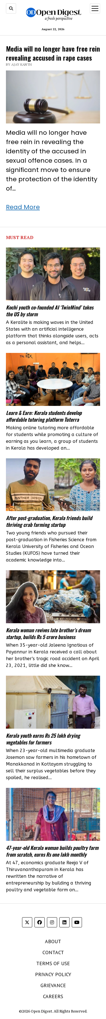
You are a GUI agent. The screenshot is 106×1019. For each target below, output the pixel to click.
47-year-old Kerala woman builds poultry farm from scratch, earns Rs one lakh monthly (52, 851)
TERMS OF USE (53, 963)
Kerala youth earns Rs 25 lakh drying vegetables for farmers (43, 739)
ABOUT (53, 941)
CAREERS (53, 996)
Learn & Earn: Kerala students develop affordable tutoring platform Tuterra (44, 416)
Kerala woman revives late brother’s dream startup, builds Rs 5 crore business (48, 633)
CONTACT (53, 952)
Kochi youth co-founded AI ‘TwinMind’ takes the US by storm (49, 310)
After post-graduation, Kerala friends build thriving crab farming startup (49, 521)
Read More (23, 207)
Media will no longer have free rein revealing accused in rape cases (53, 53)
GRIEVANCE (53, 985)
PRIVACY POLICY (53, 974)
